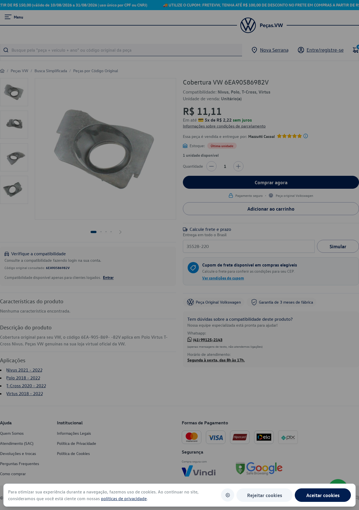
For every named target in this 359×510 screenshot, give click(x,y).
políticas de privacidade (124, 498)
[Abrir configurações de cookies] (227, 495)
